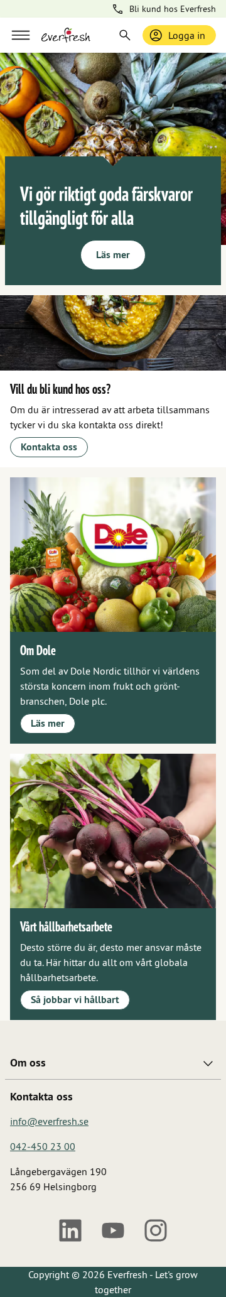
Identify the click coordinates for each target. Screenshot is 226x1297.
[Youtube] (113, 1230)
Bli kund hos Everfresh (172, 8)
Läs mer (113, 254)
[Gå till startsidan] (65, 35)
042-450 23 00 (42, 1146)
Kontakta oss (49, 446)
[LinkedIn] (70, 1230)
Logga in (186, 35)
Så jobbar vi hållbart (75, 999)
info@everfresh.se (49, 1121)
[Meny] (20, 35)
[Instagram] (155, 1230)
